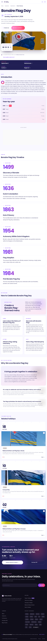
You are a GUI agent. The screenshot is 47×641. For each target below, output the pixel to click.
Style (40, 624)
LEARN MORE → (42, 634)
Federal (31, 616)
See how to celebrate (17, 27)
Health (43, 616)
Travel (30, 627)
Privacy (39, 638)
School (27, 624)
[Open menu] (2, 2)
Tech (26, 627)
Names (36, 619)
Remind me (6, 27)
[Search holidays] (42, 2)
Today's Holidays (29, 598)
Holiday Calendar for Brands (12, 562)
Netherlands (27, 63)
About (3, 613)
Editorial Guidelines (33, 638)
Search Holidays (28, 607)
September (7, 5)
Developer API (34, 562)
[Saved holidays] (45, 2)
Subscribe (42, 585)
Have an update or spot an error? (9, 57)
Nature (41, 619)
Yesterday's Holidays (29, 602)
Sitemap (43, 638)
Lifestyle (31, 619)
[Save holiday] (44, 433)
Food (35, 616)
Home (2, 5)
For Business (4, 618)
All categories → (36, 627)
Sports (36, 624)
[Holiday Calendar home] (6, 2)
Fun (39, 616)
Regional (26, 67)
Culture (3, 67)
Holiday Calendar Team (20, 54)
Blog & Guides (4, 622)
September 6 (13, 5)
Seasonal (31, 624)
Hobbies (27, 619)
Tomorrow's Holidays (29, 600)
